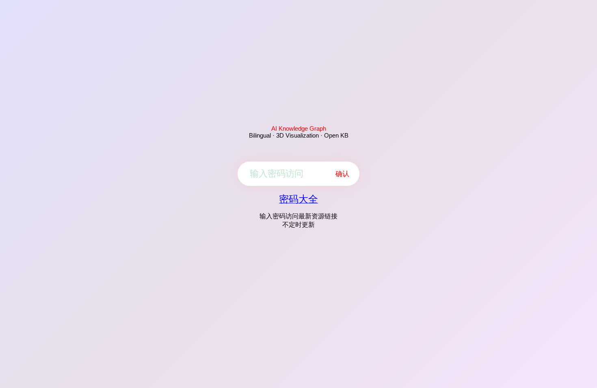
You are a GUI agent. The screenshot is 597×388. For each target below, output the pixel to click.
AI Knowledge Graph (298, 128)
